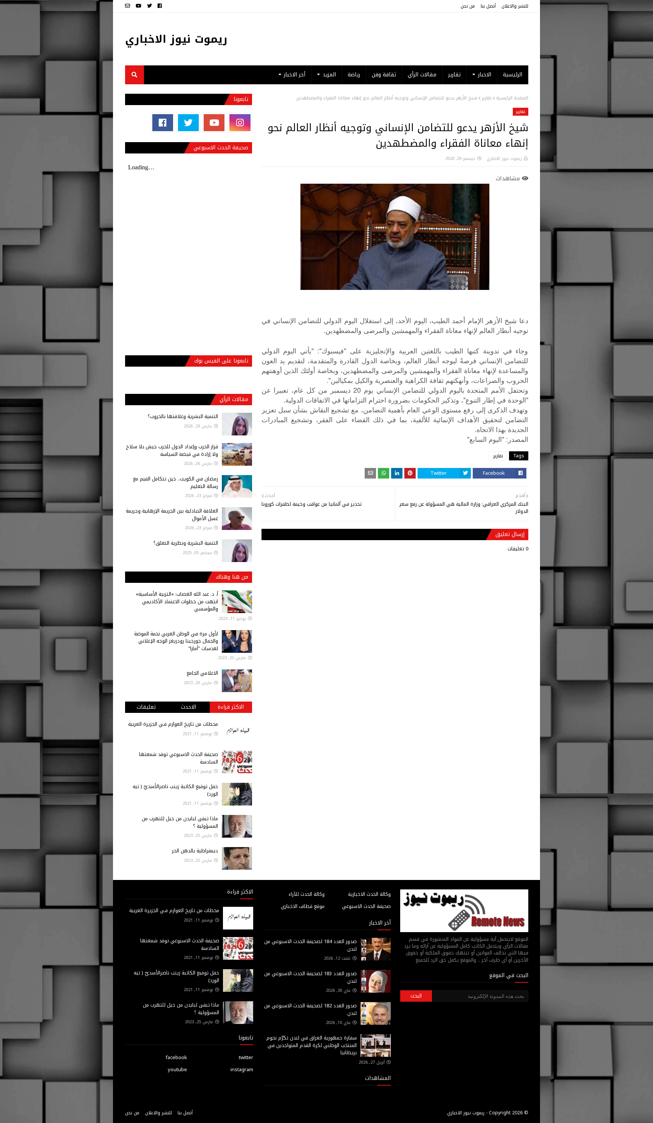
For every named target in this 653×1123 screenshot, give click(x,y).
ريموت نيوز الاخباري (176, 39)
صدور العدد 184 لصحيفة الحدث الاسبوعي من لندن (310, 945)
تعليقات (146, 707)
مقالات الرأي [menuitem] (422, 75)
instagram (242, 1069)
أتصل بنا (488, 6)
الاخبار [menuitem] (484, 75)
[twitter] (149, 6)
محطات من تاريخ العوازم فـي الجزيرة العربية (173, 724)
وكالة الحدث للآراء (307, 894)
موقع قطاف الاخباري (303, 906)
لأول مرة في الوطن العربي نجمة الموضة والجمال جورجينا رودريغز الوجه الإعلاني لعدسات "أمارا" (176, 641)
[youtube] (138, 6)
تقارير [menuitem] (454, 75)
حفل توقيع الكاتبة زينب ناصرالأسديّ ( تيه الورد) (175, 790)
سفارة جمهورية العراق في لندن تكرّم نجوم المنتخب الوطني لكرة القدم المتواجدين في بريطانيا (311, 1045)
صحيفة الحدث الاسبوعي (366, 906)
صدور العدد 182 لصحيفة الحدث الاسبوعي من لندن (310, 1009)
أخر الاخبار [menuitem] (294, 75)
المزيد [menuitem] (329, 75)
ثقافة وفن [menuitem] (384, 75)
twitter (246, 1057)
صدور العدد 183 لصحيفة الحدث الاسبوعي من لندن (310, 977)
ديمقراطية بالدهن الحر (195, 850)
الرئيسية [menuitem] (512, 75)
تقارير (487, 98)
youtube (177, 1069)
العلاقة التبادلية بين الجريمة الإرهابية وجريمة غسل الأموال (172, 514)
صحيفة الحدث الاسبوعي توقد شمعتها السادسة (178, 758)
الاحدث (188, 707)
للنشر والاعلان (514, 6)
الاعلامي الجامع (202, 673)
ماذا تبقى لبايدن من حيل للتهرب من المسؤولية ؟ (180, 822)
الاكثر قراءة (231, 707)
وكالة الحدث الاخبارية (369, 894)
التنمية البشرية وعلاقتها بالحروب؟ (183, 416)
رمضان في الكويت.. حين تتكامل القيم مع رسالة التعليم (175, 482)
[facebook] (160, 6)
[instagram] (239, 122)
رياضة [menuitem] (354, 75)
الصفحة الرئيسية (512, 98)
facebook (176, 1057)
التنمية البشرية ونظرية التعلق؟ (185, 543)
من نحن (468, 6)
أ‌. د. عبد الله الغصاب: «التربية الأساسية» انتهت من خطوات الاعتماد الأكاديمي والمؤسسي (177, 601)
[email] (128, 6)
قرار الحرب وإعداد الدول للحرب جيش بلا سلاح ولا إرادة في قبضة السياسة (172, 450)
